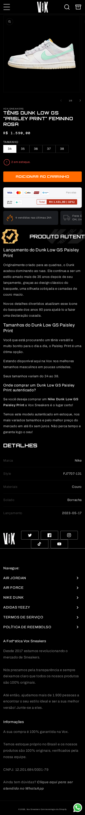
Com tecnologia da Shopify (54, 809)
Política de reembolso (27, 627)
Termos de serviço (23, 617)
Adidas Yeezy (16, 607)
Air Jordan (14, 578)
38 (62, 148)
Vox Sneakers (33, 809)
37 (49, 148)
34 (10, 148)
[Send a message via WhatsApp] (78, 808)
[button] (6, 7)
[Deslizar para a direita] (80, 100)
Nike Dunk (13, 597)
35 (23, 148)
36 (36, 148)
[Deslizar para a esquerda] (61, 100)
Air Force (13, 587)
